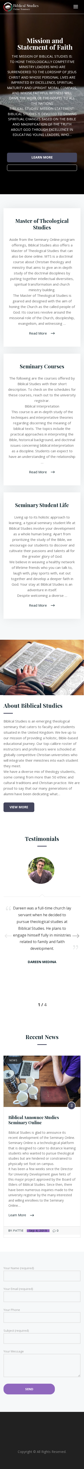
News (13, 1060)
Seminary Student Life (42, 504)
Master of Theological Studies (42, 224)
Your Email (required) (18, 1289)
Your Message (14, 1351)
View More (19, 807)
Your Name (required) (19, 1268)
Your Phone (12, 1310)
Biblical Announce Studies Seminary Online (33, 1120)
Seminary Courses (42, 366)
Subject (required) (16, 1330)
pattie (18, 1230)
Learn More (17, 1215)
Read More (38, 333)
